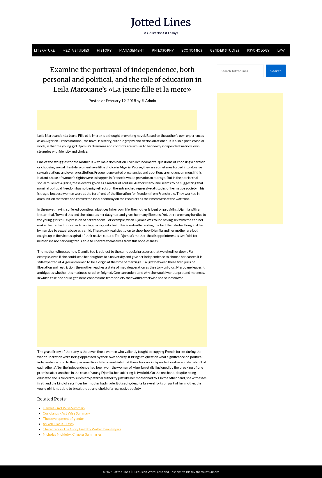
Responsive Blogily (182, 472)
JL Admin (148, 100)
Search (275, 71)
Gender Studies (224, 50)
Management (131, 50)
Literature (44, 50)
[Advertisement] (117, 120)
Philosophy (163, 50)
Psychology (258, 50)
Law (281, 50)
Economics (191, 50)
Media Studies (75, 50)
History (104, 50)
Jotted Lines (161, 22)
